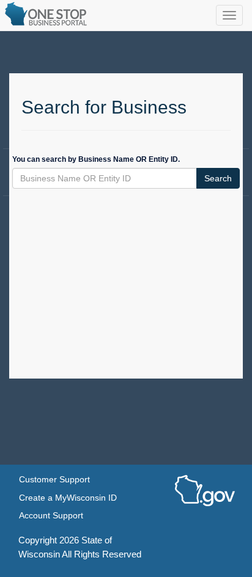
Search (218, 178)
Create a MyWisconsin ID (68, 498)
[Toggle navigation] (229, 15)
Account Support (51, 515)
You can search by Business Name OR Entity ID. (96, 159)
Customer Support (54, 479)
